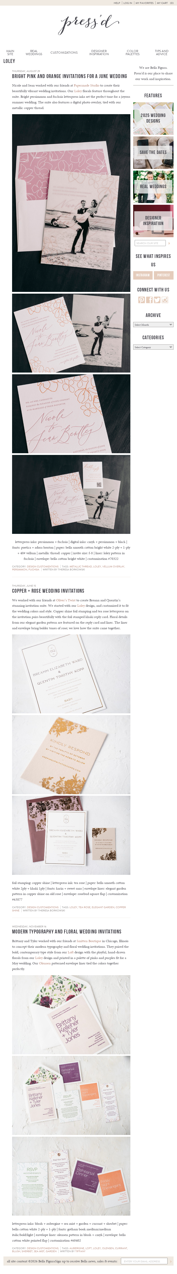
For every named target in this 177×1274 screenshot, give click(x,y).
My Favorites (144, 3)
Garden (51, 1251)
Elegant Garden (103, 907)
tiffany (80, 1251)
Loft (71, 952)
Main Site (10, 52)
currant (121, 1248)
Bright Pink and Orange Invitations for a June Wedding (69, 76)
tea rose (84, 907)
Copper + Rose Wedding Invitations (48, 591)
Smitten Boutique (89, 941)
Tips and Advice (162, 52)
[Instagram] (164, 302)
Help (117, 3)
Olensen (45, 963)
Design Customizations (42, 566)
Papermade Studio (86, 85)
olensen (108, 1248)
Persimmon (19, 569)
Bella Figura (158, 68)
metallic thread (81, 566)
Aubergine (77, 1248)
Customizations (64, 53)
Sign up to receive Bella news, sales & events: (86, 1261)
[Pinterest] (141, 302)
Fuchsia (33, 569)
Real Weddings (34, 52)
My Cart (165, 3)
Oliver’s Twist (66, 600)
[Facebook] (149, 302)
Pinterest (163, 275)
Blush (16, 1251)
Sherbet (27, 1251)
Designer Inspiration (99, 52)
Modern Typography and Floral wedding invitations (67, 931)
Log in (127, 3)
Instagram (143, 275)
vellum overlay (113, 566)
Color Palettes (133, 52)
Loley (78, 91)
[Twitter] (157, 302)
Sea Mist (39, 1251)
